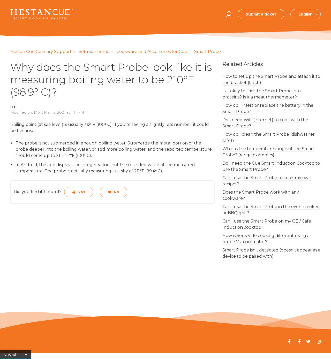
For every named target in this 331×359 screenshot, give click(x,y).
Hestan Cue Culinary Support (41, 51)
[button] (227, 14)
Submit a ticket (261, 14)
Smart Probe (207, 51)
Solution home (94, 51)
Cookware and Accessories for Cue (151, 51)
